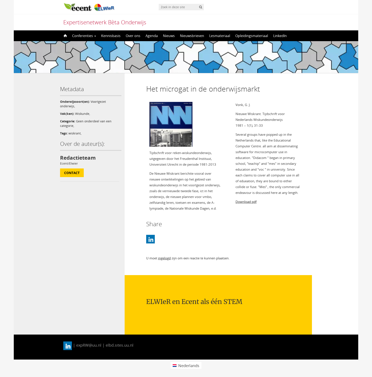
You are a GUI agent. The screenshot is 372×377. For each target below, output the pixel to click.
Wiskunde (82, 114)
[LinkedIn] (150, 239)
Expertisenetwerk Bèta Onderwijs (104, 22)
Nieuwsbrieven (192, 35)
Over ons (133, 35)
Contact (72, 173)
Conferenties (83, 35)
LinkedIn (280, 35)
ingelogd (164, 258)
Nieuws (169, 35)
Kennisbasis (111, 35)
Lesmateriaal (219, 35)
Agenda (152, 35)
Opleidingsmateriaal (251, 35)
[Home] (65, 35)
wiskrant (74, 133)
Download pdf (246, 201)
